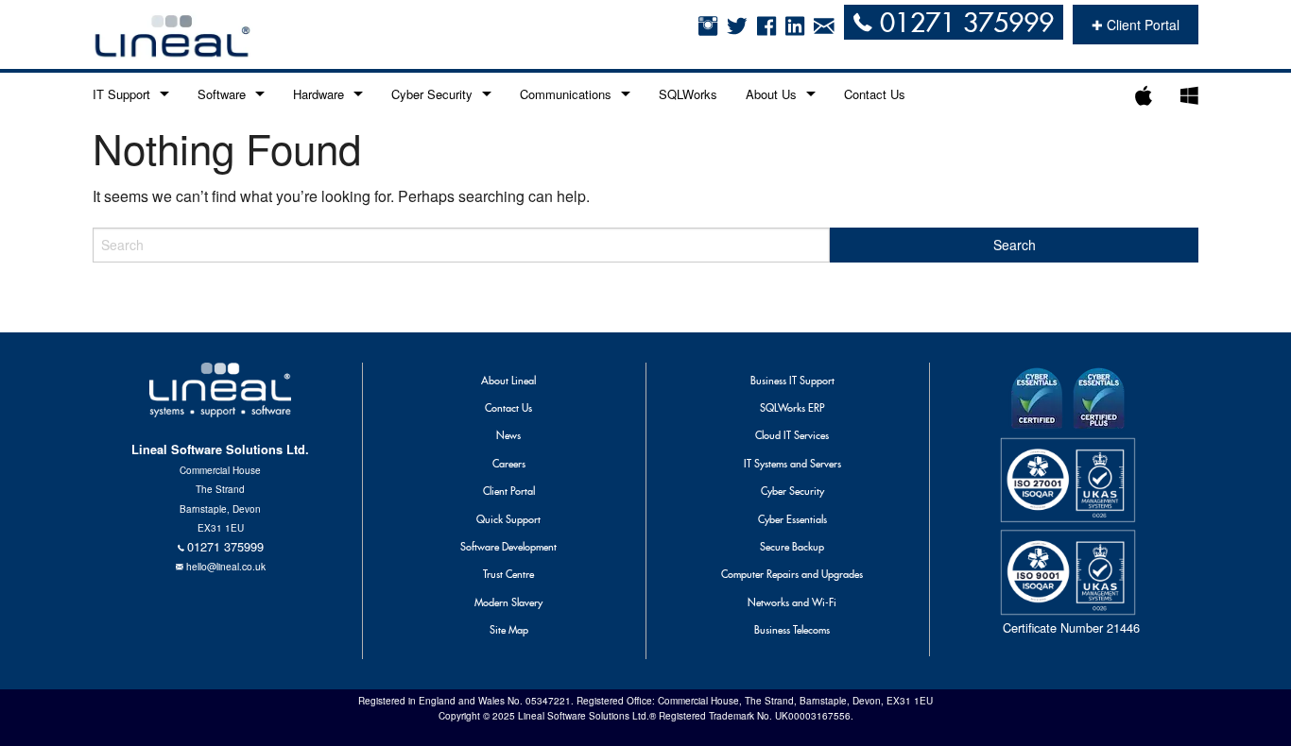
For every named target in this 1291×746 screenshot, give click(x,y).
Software (222, 94)
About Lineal (508, 380)
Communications (565, 94)
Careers (508, 463)
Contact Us (874, 94)
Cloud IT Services (792, 435)
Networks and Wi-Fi (792, 602)
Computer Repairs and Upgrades (792, 574)
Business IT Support (792, 380)
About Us (771, 94)
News (508, 435)
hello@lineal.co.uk (226, 566)
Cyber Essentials (792, 519)
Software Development (508, 546)
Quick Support (508, 519)
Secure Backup (792, 546)
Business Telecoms (792, 629)
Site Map (509, 629)
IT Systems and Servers (792, 463)
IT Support (121, 94)
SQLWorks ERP (792, 408)
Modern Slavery (508, 602)
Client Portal (509, 491)
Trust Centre (508, 574)
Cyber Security (432, 94)
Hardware (318, 94)
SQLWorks (688, 94)
